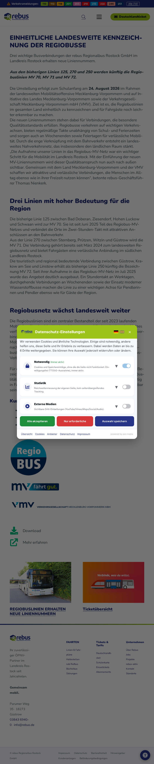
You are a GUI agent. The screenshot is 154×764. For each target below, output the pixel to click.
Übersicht (26, 434)
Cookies (40, 434)
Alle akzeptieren (37, 421)
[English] (122, 331)
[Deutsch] (116, 331)
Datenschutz (67, 434)
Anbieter (52, 434)
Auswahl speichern (114, 421)
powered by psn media (122, 434)
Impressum (83, 434)
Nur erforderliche (75, 421)
